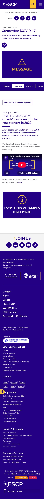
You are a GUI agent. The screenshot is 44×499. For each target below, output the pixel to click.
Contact (7, 291)
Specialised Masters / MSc (12, 404)
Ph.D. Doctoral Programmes (12, 410)
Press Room (9, 303)
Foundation (21, 478)
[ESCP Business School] (8, 4)
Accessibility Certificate (15, 316)
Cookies (10, 478)
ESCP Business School (14, 346)
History (5, 350)
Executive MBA (8, 416)
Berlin (6, 382)
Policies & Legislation (12, 474)
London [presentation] (18, 86)
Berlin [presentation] (7, 86)
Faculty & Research (13, 429)
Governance (7, 367)
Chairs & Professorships (11, 444)
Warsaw (21, 386)
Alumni (33, 478)
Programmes (9, 392)
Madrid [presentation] (29, 86)
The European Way (9, 359)
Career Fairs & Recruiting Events (14, 462)
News (6, 295)
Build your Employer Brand (12, 459)
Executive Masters (9, 419)
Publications (7, 441)
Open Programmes (9, 421)
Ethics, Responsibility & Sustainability (16, 362)
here (20, 182)
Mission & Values (9, 353)
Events (6, 299)
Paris (5, 386)
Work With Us (10, 308)
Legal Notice (34, 471)
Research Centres (9, 447)
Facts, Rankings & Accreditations (14, 370)
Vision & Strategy (9, 356)
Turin (13, 386)
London (14, 382)
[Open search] (33, 4)
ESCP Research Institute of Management (17, 435)
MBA (4, 407)
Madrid (22, 382)
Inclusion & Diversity (10, 364)
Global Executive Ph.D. (11, 413)
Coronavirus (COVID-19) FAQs (17, 102)
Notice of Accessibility (30, 474)
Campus (7, 376)
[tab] (7, 86)
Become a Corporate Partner (13, 456)
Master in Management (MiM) (13, 402)
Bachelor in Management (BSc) (13, 396)
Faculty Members (9, 438)
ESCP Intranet (10, 312)
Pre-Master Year (8, 399)
